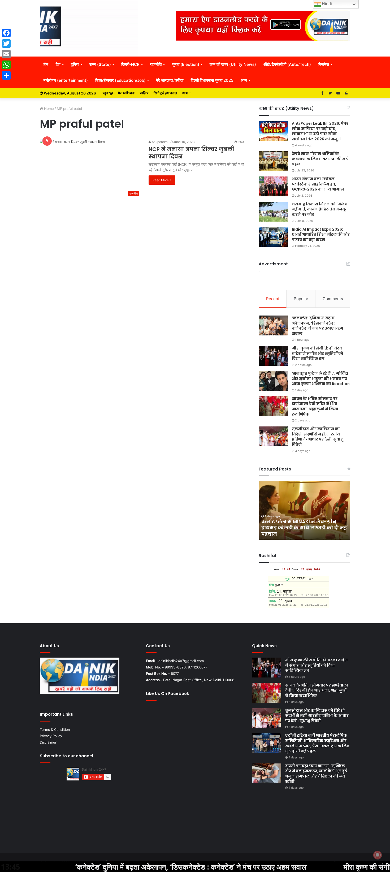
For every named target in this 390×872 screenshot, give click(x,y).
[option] (304, 510)
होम (46, 64)
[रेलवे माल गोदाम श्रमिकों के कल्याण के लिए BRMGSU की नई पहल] (273, 161)
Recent (272, 298)
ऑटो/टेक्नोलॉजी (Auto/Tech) (287, 64)
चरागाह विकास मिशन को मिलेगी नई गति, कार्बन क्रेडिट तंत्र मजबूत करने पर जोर (320, 209)
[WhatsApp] (6, 64)
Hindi (326, 4)
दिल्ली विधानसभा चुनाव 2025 (212, 80)
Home (48, 108)
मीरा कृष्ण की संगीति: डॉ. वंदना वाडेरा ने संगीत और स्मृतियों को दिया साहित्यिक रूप (318, 353)
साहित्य (144, 93)
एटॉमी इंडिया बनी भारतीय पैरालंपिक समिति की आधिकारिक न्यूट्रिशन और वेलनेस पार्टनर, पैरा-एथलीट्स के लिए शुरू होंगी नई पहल (317, 743)
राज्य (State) (100, 64)
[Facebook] (6, 33)
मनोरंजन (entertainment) (66, 80)
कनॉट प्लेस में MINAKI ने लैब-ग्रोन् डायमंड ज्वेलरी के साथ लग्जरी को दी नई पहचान (304, 527)
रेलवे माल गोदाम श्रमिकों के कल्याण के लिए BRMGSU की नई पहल (320, 159)
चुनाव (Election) (185, 64)
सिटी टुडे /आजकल (165, 93)
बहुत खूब (108, 93)
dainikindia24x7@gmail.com (181, 661)
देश (58, 64)
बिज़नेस (323, 64)
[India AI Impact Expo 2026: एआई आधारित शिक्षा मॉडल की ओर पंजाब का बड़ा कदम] (273, 237)
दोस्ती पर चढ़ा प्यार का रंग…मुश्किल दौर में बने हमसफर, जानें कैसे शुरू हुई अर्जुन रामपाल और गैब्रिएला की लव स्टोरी (316, 773)
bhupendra (159, 142)
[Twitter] (6, 43)
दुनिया (75, 64)
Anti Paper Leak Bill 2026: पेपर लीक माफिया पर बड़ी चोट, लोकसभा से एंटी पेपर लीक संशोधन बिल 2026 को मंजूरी (320, 131)
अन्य (244, 80)
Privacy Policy (51, 736)
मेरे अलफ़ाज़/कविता (169, 80)
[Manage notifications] (377, 855)
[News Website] (89, 28)
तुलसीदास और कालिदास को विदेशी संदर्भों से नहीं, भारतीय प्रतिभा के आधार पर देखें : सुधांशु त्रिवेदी (318, 436)
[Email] (6, 54)
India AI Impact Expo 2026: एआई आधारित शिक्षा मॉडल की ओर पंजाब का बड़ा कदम (321, 234)
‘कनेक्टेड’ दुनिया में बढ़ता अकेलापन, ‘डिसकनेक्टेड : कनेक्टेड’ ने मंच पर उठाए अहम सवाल (317, 325)
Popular (301, 298)
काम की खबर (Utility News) (233, 64)
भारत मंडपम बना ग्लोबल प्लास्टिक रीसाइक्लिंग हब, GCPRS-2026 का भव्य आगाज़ (318, 184)
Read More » (162, 180)
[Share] (6, 75)
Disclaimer (48, 742)
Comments (333, 298)
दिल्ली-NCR (130, 64)
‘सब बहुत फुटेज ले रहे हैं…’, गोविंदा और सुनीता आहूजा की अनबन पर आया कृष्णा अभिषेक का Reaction (321, 378)
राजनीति (156, 64)
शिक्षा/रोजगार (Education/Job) (120, 80)
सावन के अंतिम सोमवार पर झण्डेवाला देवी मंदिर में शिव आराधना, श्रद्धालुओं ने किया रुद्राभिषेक (315, 406)
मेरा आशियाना (126, 93)
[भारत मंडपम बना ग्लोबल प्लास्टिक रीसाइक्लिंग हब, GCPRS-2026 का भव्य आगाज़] (273, 186)
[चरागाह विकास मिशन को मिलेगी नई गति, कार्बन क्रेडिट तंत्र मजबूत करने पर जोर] (273, 212)
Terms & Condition (55, 729)
